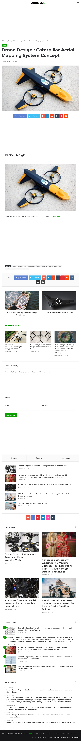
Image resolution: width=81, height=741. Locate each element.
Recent (14, 458)
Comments (65, 458)
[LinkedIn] (43, 517)
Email (7, 405)
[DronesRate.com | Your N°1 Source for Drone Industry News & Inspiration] (40, 3)
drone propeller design (55, 266)
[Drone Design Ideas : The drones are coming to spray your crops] (15, 337)
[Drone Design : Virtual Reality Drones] (10, 506)
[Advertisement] (40, 23)
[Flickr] (48, 517)
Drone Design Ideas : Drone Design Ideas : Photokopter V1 (40, 347)
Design (10, 41)
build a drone (31, 266)
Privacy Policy (65, 737)
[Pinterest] (38, 517)
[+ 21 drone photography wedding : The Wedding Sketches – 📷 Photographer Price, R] (10, 478)
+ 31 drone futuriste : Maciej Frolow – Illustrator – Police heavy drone (44, 484)
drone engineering (42, 266)
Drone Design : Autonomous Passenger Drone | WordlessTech (42, 466)
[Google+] (28, 517)
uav (27, 269)
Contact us (75, 737)
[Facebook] (33, 517)
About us (57, 737)
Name (7, 397)
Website (44, 405)
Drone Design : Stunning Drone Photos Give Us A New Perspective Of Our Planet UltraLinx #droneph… (64, 349)
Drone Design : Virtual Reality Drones (32, 503)
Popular (39, 458)
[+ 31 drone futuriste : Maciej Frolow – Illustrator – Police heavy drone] (10, 487)
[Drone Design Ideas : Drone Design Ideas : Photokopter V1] (40, 337)
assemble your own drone (19, 266)
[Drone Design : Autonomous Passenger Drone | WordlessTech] (10, 469)
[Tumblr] (53, 517)
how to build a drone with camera (15, 269)
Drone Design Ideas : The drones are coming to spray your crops (14, 347)
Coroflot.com (55, 216)
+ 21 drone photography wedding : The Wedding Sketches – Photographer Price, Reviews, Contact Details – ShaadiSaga (58, 566)
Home (5, 41)
